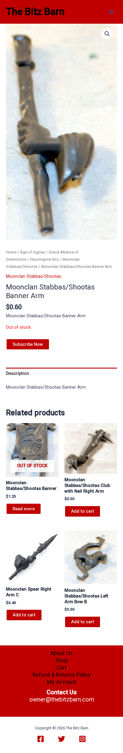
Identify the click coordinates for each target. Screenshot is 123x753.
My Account (61, 682)
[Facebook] (40, 739)
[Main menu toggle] (111, 12)
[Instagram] (82, 739)
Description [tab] (17, 373)
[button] (107, 33)
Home (11, 252)
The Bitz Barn (35, 11)
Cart (61, 667)
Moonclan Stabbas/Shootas (33, 276)
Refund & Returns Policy (62, 674)
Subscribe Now (28, 344)
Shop (62, 660)
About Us (61, 653)
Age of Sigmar (32, 252)
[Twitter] (61, 739)
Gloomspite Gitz (44, 259)
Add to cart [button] (82, 511)
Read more (24, 508)
